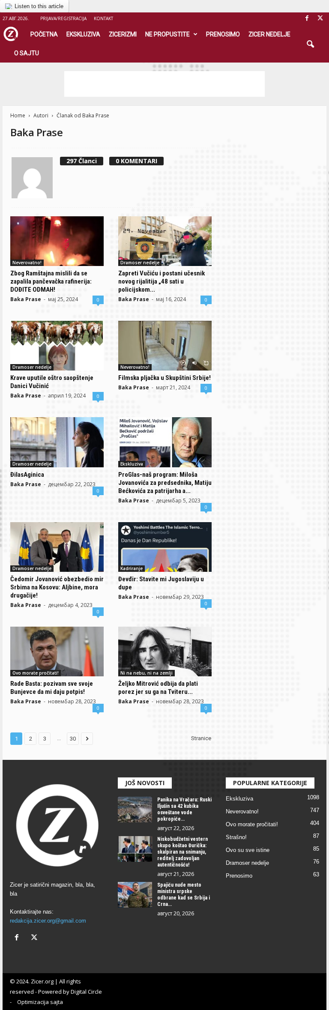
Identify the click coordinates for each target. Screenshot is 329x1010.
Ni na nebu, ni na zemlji (146, 673)
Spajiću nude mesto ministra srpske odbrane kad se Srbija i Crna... (183, 894)
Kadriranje (131, 568)
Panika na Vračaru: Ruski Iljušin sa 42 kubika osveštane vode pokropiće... (184, 809)
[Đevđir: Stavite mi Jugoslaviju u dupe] (165, 547)
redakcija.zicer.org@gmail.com (48, 920)
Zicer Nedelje (269, 34)
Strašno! (236, 837)
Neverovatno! (27, 263)
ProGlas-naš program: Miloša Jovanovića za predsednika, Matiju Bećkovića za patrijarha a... (165, 483)
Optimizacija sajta (40, 1002)
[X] (320, 18)
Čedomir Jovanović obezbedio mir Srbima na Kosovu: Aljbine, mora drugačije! (57, 587)
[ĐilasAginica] (57, 442)
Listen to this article (39, 6)
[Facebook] (307, 18)
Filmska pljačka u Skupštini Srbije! (164, 378)
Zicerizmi (123, 34)
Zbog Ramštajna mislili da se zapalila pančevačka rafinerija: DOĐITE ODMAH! (51, 281)
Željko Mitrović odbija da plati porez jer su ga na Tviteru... (158, 688)
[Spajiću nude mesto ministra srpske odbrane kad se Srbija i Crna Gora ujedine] (135, 895)
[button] (310, 44)
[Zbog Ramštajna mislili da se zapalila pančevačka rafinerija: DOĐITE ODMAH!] (57, 241)
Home (17, 115)
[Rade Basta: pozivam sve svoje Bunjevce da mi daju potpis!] (57, 651)
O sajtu (26, 53)
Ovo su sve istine (247, 850)
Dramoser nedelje (139, 263)
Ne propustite (167, 34)
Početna (44, 34)
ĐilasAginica (27, 474)
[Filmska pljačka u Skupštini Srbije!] (165, 346)
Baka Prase (25, 299)
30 (73, 738)
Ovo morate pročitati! (35, 673)
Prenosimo (223, 34)
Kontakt (103, 18)
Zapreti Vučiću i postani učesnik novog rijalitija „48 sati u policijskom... (161, 281)
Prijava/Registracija (63, 18)
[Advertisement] (164, 84)
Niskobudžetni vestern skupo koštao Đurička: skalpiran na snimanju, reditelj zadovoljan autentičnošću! (182, 852)
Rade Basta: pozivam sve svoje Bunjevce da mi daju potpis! (51, 688)
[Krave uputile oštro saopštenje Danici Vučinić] (57, 346)
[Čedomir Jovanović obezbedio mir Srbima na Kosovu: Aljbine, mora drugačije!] (57, 547)
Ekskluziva (83, 34)
